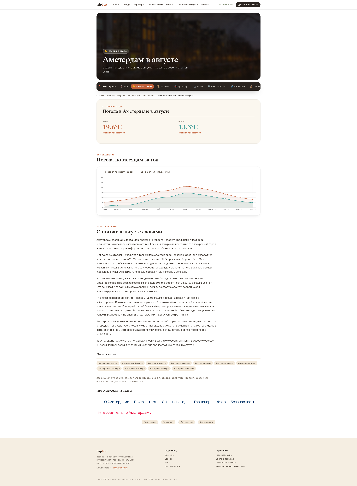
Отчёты (170, 4)
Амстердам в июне (224, 363)
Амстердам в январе (107, 363)
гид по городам (141, 479)
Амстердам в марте (157, 363)
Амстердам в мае (203, 363)
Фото (198, 86)
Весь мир (111, 95)
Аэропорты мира (224, 455)
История (163, 86)
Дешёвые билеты (248, 4)
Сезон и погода (175, 401)
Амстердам (148, 95)
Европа (121, 95)
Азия (167, 462)
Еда (124, 86)
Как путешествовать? (226, 462)
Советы (205, 4)
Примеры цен (145, 401)
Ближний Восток (172, 466)
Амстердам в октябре (135, 368)
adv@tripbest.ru (120, 467)
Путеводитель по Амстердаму (124, 412)
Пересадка (238, 86)
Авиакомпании (156, 4)
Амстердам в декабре (184, 368)
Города (126, 4)
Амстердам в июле (246, 363)
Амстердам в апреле (180, 363)
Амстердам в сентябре (109, 368)
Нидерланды (134, 95)
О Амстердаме (116, 401)
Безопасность (216, 86)
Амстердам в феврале (132, 363)
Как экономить (226, 4)
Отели (255, 86)
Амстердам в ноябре (159, 368)
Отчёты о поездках (225, 459)
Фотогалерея (187, 422)
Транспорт (181, 86)
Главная (100, 95)
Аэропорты (139, 4)
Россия (115, 4)
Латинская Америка (188, 4)
